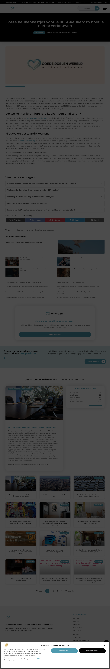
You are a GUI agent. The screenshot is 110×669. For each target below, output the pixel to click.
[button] (105, 645)
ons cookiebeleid (34, 659)
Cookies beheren (92, 651)
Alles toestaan (64, 651)
